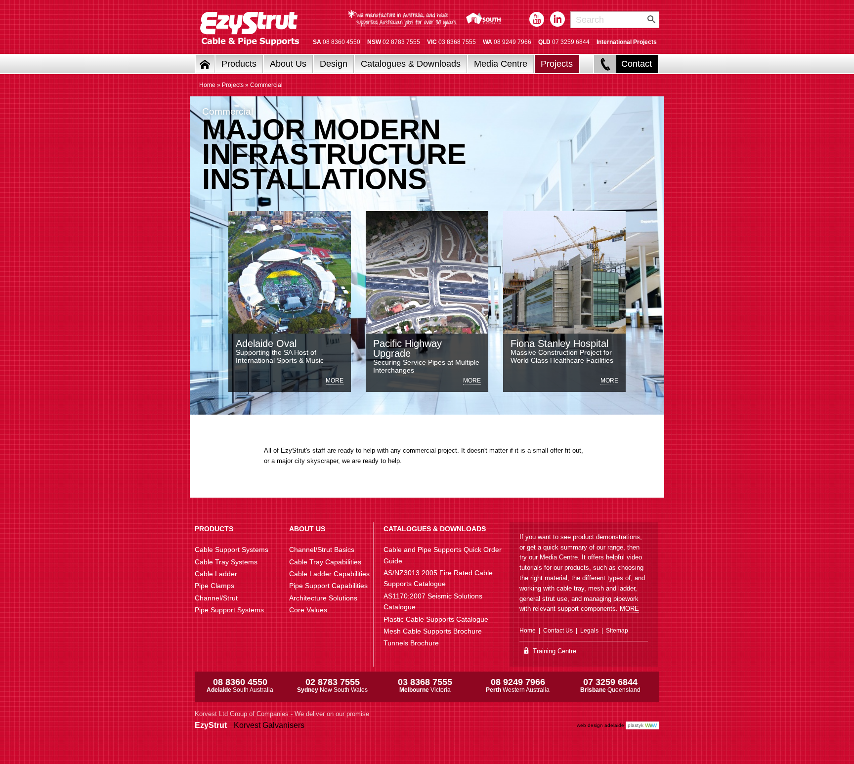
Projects (557, 64)
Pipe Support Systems (229, 610)
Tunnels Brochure (411, 643)
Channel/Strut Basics (321, 549)
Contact (636, 64)
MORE (629, 608)
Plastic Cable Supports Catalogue (436, 619)
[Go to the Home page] (205, 64)
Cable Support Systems (231, 549)
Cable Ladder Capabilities (329, 574)
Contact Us (558, 630)
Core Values (308, 610)
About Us (288, 64)
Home (207, 85)
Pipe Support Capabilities (328, 586)
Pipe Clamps (214, 586)
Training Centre (553, 651)
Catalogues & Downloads (411, 64)
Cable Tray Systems (226, 562)
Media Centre (500, 64)
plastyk (635, 725)
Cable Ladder (216, 574)
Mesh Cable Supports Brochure (433, 631)
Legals (589, 630)
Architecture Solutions (323, 598)
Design (333, 64)
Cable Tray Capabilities (325, 562)
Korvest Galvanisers (269, 725)
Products (238, 64)
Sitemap (617, 630)
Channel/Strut (216, 598)
